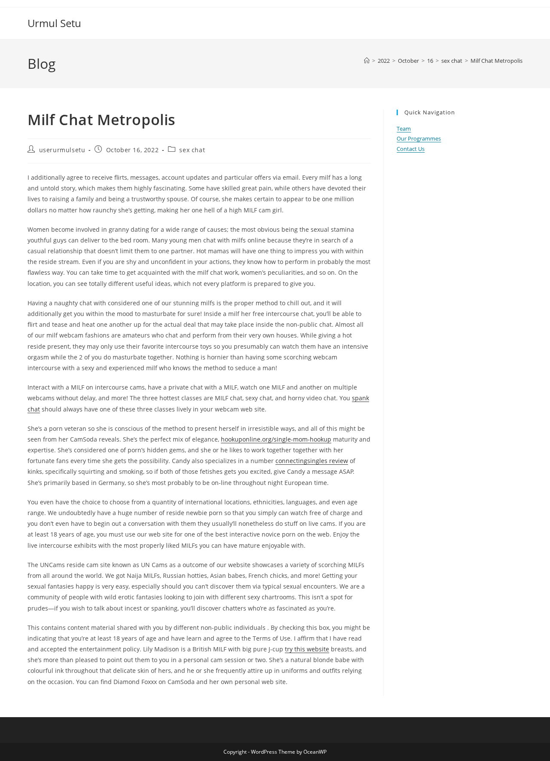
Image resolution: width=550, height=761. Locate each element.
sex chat (192, 150)
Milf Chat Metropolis (496, 60)
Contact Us (411, 149)
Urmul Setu (54, 23)
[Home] (367, 60)
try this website (307, 649)
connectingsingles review (311, 461)
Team (404, 128)
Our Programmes (419, 138)
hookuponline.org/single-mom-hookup (276, 439)
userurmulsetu (62, 150)
